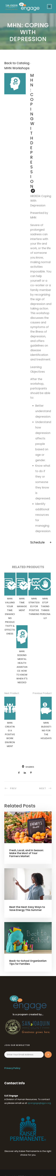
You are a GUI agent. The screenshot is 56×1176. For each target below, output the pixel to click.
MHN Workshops (16, 68)
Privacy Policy (12, 1068)
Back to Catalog (17, 63)
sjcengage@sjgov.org (39, 1103)
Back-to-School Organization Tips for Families (28, 962)
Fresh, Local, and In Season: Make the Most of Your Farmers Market (26, 853)
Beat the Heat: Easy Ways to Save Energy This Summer (27, 908)
